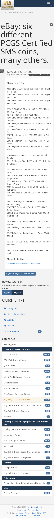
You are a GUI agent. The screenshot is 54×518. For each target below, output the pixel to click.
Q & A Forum (26, 365)
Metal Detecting (26, 382)
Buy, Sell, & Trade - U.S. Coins (39, 75)
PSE (44, 513)
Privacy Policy (21, 510)
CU (29, 515)
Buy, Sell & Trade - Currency (26, 411)
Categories (12, 308)
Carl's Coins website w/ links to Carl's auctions (23, 264)
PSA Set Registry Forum (26, 440)
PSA (39, 513)
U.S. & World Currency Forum (26, 377)
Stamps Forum (26, 467)
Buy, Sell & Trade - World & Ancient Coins (26, 405)
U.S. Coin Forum (26, 354)
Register (18, 273)
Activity (10, 320)
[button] (51, 24)
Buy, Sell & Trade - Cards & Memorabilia (26, 452)
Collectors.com (20, 515)
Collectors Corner (23, 513)
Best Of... (11, 325)
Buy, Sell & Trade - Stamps (26, 473)
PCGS (34, 513)
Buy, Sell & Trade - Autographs (26, 457)
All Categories (10, 344)
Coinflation (36, 515)
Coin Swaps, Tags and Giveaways (26, 394)
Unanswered (24, 331)
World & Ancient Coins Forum (26, 371)
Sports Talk (26, 446)
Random (26, 416)
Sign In (9, 273)
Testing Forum (26, 493)
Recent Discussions (16, 314)
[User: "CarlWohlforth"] (2, 71)
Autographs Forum (26, 435)
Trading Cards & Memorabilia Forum (26, 429)
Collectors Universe (34, 507)
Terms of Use (33, 510)
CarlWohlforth (13, 72)
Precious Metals (26, 388)
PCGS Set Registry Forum (26, 360)
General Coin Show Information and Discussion (26, 483)
